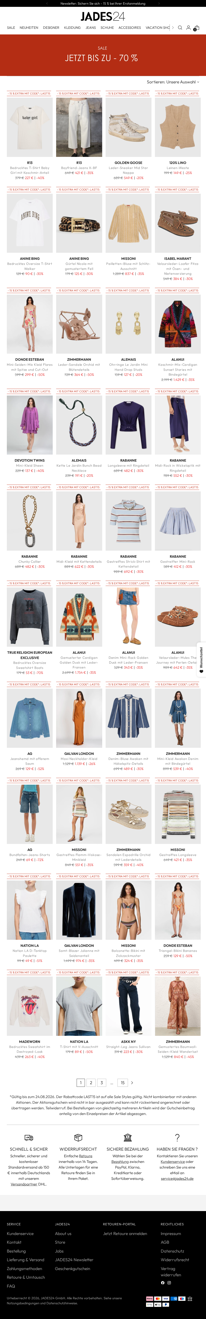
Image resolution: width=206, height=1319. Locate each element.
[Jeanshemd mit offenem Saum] (30, 718)
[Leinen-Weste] (178, 127)
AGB (165, 1242)
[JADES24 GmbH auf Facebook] (163, 1283)
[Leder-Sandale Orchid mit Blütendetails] (79, 324)
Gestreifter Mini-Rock (177, 562)
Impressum (171, 1233)
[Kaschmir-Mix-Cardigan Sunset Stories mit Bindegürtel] (178, 324)
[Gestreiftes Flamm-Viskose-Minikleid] (79, 814)
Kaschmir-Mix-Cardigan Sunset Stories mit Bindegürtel (177, 369)
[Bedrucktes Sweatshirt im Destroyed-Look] (30, 1006)
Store (60, 1242)
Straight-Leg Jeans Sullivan (128, 1047)
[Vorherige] (47, 3)
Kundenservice (173, 1161)
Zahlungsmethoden (24, 1268)
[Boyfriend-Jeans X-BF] (79, 127)
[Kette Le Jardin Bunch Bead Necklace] (79, 425)
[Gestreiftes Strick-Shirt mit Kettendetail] (128, 521)
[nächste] (158, 3)
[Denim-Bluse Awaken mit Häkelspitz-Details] (128, 718)
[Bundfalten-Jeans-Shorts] (30, 814)
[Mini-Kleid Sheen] (30, 425)
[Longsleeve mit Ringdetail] (128, 425)
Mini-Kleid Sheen (29, 465)
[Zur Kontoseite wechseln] (188, 28)
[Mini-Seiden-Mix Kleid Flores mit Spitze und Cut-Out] (30, 324)
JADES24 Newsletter (74, 1259)
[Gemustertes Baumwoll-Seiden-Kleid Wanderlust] (178, 1006)
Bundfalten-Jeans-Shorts (29, 855)
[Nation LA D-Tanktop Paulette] (30, 910)
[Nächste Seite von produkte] (132, 1083)
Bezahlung (120, 1161)
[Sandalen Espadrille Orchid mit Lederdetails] (128, 814)
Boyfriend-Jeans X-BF (79, 168)
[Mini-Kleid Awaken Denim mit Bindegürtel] (178, 718)
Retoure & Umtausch (26, 1277)
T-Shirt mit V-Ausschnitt (79, 1047)
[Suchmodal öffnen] (180, 28)
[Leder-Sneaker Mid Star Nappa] (128, 127)
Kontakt (14, 1242)
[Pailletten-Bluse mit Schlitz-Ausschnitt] (128, 223)
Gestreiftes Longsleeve (178, 855)
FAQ (11, 1286)
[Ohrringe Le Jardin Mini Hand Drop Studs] (128, 324)
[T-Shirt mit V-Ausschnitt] (79, 1006)
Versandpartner (24, 1184)
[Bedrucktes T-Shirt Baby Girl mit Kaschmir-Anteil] (30, 127)
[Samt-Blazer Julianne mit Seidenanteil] (79, 910)
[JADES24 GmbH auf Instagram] (169, 1283)
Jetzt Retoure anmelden (125, 1233)
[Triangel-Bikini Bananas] (178, 910)
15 (123, 1082)
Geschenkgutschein (72, 1268)
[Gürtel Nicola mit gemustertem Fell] (79, 223)
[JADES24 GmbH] (103, 16)
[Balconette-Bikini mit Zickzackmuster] (128, 910)
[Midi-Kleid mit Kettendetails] (79, 521)
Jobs (59, 1251)
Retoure (85, 1155)
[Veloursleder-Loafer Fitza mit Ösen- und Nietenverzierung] (178, 223)
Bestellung (16, 1251)
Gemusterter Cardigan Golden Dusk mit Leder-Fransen (79, 662)
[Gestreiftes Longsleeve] (178, 814)
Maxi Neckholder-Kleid (79, 759)
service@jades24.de (177, 1178)
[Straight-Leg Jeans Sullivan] (128, 1006)
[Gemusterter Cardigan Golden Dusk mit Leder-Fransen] (79, 617)
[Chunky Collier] (30, 521)
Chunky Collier (30, 562)
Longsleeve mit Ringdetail (128, 465)
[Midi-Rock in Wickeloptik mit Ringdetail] (178, 425)
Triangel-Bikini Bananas (178, 951)
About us (63, 1233)
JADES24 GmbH (53, 1298)
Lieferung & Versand (25, 1259)
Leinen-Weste (178, 168)
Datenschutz (172, 1251)
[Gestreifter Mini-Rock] (178, 521)
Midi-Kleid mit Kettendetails (79, 562)
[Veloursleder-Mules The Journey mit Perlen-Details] (178, 617)
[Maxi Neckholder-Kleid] (79, 718)
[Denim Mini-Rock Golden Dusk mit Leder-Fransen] (128, 617)
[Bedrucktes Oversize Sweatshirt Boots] (30, 617)
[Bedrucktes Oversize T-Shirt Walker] (30, 223)
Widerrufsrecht (175, 1259)
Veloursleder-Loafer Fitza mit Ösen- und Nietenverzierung (177, 269)
